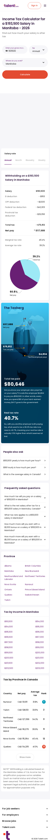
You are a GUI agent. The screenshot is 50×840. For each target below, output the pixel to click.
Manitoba (9, 571)
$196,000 (39, 631)
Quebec (8, 594)
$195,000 (39, 626)
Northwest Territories (35, 576)
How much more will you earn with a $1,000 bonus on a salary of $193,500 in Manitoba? (22, 527)
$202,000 (39, 663)
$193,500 (8, 621)
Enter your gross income (16, 48)
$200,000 (39, 652)
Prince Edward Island (35, 589)
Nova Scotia (10, 584)
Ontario (8, 589)
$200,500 (8, 657)
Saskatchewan (32, 594)
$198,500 (8, 647)
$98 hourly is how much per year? (19, 467)
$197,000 (39, 637)
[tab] (8, 162)
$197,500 (8, 642)
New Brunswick (32, 571)
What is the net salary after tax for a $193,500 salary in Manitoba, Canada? (22, 507)
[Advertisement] (25, 121)
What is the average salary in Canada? (22, 474)
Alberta (7, 565)
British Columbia (33, 565)
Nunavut (29, 584)
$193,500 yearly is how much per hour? (22, 460)
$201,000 (39, 657)
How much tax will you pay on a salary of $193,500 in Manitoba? (22, 498)
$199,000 (39, 647)
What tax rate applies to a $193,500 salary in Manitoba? (21, 516)
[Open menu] (45, 5)
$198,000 (39, 642)
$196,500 (8, 637)
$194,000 (39, 621)
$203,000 (39, 668)
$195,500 (8, 631)
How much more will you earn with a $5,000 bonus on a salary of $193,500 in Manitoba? (23, 539)
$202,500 (8, 668)
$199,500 (8, 652)
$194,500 (8, 626)
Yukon (7, 600)
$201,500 (8, 663)
